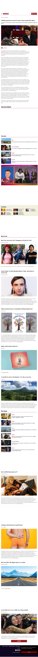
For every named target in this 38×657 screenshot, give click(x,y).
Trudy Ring (5, 47)
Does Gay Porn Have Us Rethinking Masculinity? (21, 210)
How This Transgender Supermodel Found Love (8, 214)
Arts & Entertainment (15, 146)
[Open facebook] (16, 650)
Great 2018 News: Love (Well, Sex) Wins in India (14, 610)
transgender (3, 51)
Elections (13, 159)
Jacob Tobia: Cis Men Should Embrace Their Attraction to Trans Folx (17, 272)
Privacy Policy (23, 648)
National (13, 153)
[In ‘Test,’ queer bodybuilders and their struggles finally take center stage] (6, 147)
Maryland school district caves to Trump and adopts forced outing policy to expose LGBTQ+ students (23, 423)
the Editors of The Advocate (5, 242)
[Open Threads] (20, 650)
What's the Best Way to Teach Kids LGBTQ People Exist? (17, 309)
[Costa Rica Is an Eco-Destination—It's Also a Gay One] (19, 390)
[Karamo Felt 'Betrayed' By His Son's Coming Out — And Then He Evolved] (15, 213)
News (12, 140)
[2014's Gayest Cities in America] (3, 209)
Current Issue (6, 17)
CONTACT (3, 646)
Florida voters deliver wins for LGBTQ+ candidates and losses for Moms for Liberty (24, 162)
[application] (19, 175)
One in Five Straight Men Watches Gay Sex (33, 210)
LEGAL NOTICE (19, 648)
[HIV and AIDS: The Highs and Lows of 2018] (19, 576)
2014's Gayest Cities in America (9, 210)
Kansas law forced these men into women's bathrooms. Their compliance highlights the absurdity (22, 417)
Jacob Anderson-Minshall (4, 274)
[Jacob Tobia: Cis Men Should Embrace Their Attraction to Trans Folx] (19, 286)
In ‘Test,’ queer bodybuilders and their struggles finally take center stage (24, 148)
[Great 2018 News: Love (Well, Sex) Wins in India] (19, 623)
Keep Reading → (31, 266)
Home (2, 17)
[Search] (29, 13)
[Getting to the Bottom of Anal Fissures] (19, 538)
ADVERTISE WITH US (17, 646)
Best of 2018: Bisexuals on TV (9, 472)
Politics (13, 414)
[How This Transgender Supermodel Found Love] (3, 213)
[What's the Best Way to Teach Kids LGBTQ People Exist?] (19, 322)
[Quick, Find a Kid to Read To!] (19, 359)
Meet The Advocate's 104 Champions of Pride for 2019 (16, 240)
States (13, 428)
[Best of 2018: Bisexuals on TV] (19, 485)
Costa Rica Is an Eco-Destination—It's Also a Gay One (16, 377)
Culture (13, 448)
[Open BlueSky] (18, 650)
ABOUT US (6, 646)
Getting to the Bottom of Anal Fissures (12, 525)
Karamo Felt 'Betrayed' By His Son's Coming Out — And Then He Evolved (22, 214)
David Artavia (3, 348)
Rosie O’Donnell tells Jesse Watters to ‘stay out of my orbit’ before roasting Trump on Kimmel (23, 450)
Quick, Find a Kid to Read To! (9, 346)
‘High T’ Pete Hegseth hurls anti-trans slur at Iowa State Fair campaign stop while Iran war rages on (24, 437)
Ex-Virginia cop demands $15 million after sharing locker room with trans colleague (24, 430)
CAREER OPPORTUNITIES (12, 646)
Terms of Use (30, 648)
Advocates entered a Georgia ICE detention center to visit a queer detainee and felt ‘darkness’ (23, 155)
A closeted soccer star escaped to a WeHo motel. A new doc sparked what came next (24, 443)
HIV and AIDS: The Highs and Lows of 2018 (13, 562)
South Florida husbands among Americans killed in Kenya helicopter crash (24, 141)
